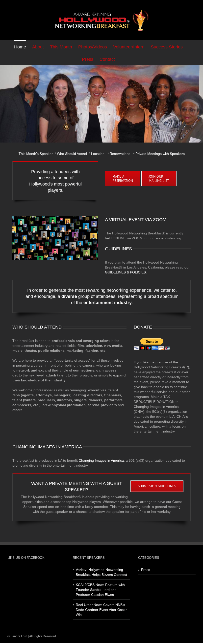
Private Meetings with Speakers (160, 154)
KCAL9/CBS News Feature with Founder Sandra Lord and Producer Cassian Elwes (100, 590)
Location (97, 154)
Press (145, 570)
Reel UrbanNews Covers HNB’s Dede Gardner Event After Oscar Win (101, 610)
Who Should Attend (72, 154)
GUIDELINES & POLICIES (125, 272)
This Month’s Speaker (36, 154)
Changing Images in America (101, 460)
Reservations (120, 154)
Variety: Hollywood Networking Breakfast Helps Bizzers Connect (101, 572)
